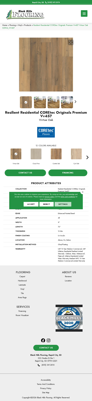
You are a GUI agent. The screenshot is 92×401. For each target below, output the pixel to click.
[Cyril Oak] (76, 154)
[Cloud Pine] (36, 154)
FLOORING (23, 272)
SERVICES (23, 307)
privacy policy (50, 197)
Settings (63, 204)
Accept (31, 204)
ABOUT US (69, 272)
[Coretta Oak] (56, 154)
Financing (67, 173)
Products (27, 25)
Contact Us (25, 173)
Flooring (12, 25)
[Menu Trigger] (84, 13)
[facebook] (43, 341)
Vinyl (20, 25)
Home (4, 25)
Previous (17, 101)
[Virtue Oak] (16, 154)
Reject (46, 204)
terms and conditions (68, 197)
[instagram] (48, 341)
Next (75, 101)
